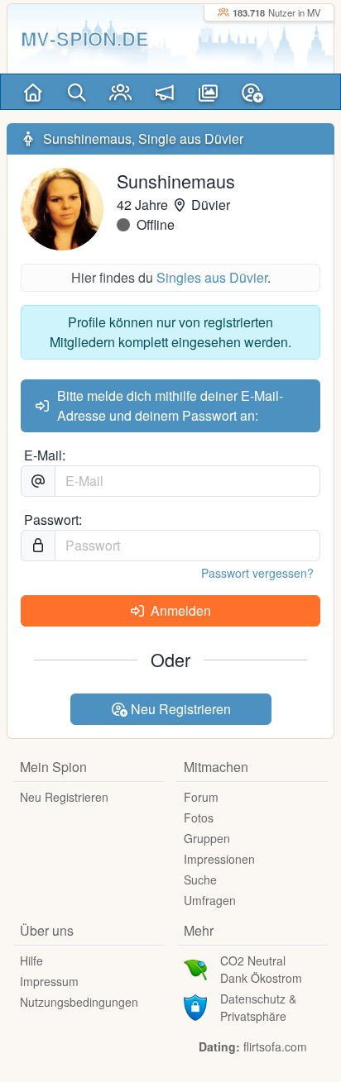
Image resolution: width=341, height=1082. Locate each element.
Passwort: (53, 519)
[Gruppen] (120, 92)
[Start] (32, 92)
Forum (201, 797)
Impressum (49, 981)
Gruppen (207, 838)
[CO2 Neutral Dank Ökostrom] (195, 968)
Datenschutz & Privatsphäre (258, 1007)
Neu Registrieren (179, 708)
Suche (200, 879)
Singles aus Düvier (211, 277)
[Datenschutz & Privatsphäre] (195, 1006)
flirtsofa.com (275, 1046)
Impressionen (219, 859)
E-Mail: (44, 455)
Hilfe (31, 960)
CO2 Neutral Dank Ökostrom (261, 969)
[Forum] (164, 92)
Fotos (199, 817)
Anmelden (179, 610)
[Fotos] (208, 92)
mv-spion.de (85, 38)
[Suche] (76, 92)
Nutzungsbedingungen (79, 1002)
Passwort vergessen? (257, 573)
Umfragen (210, 900)
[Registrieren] (252, 92)
